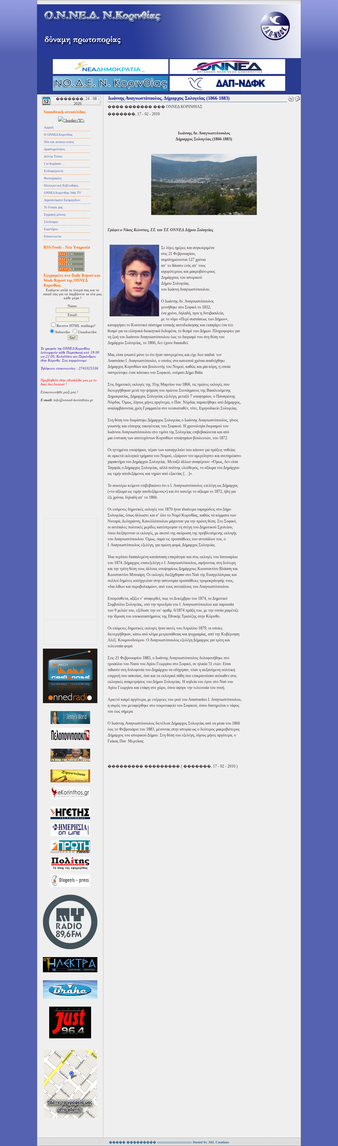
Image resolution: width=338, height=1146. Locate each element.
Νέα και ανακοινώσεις (59, 142)
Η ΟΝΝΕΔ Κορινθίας (58, 134)
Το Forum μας (53, 207)
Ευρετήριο (51, 229)
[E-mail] (297, 97)
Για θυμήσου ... (54, 163)
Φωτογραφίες (53, 178)
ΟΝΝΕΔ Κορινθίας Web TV (62, 193)
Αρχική (48, 127)
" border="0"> (73, 120)
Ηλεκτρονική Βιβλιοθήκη (61, 185)
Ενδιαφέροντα (53, 171)
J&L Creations (218, 1142)
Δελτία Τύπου (53, 156)
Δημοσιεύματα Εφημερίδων (62, 200)
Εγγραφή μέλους (55, 214)
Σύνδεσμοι (51, 222)
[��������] (290, 97)
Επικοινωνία (52, 236)
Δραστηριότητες (54, 149)
